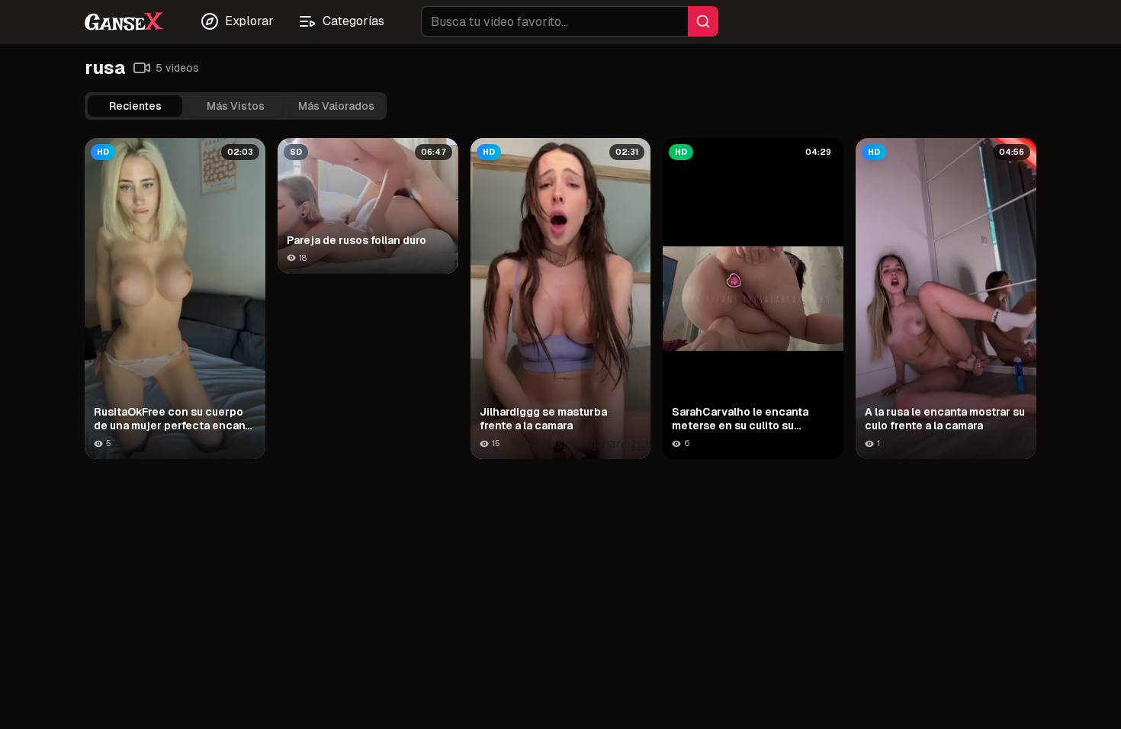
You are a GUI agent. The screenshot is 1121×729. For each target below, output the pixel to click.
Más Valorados (336, 106)
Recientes (135, 106)
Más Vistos (236, 106)
